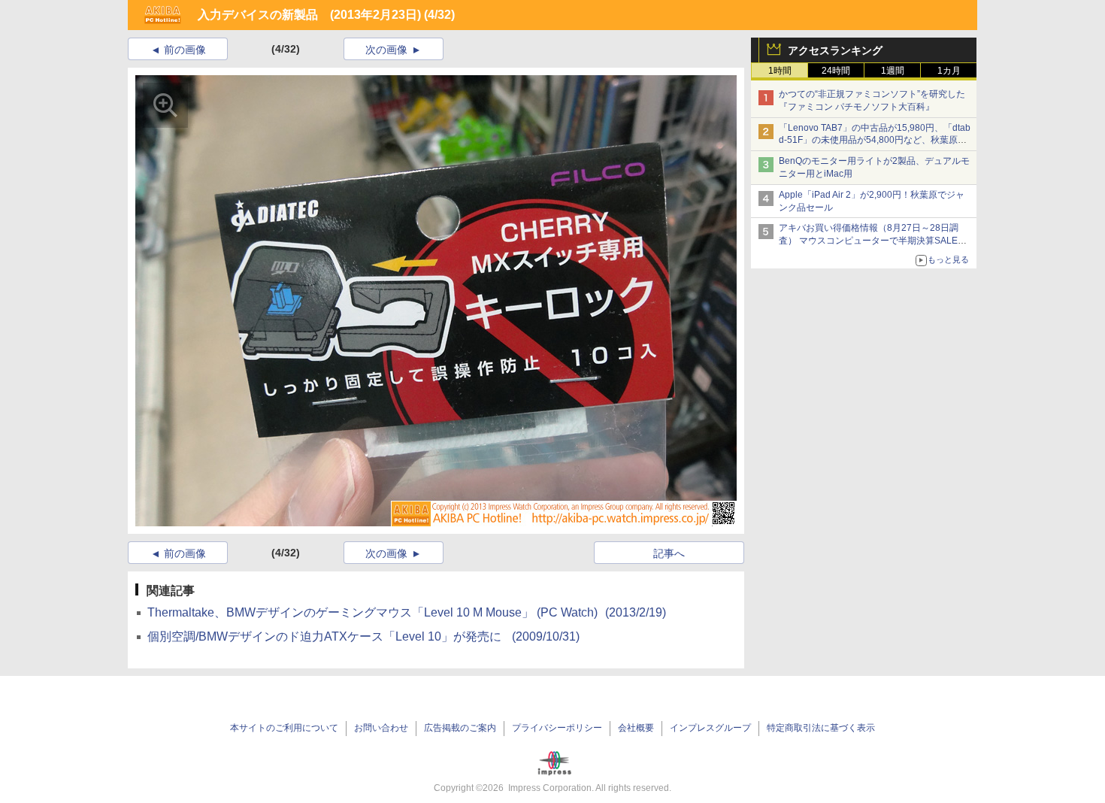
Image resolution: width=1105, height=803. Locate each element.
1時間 (780, 70)
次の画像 (386, 50)
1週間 (892, 70)
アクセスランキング (835, 50)
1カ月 (949, 70)
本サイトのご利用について (284, 728)
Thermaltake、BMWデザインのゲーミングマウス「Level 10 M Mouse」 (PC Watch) (406, 612)
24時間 (836, 70)
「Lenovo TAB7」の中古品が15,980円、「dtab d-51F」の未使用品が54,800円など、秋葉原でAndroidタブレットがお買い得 (874, 141)
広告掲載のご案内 (460, 728)
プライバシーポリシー (557, 728)
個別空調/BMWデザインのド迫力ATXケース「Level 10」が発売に (363, 636)
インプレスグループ (710, 728)
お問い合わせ (381, 728)
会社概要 (636, 728)
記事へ (669, 553)
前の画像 (185, 50)
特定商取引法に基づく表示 (821, 728)
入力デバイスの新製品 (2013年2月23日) (309, 14)
